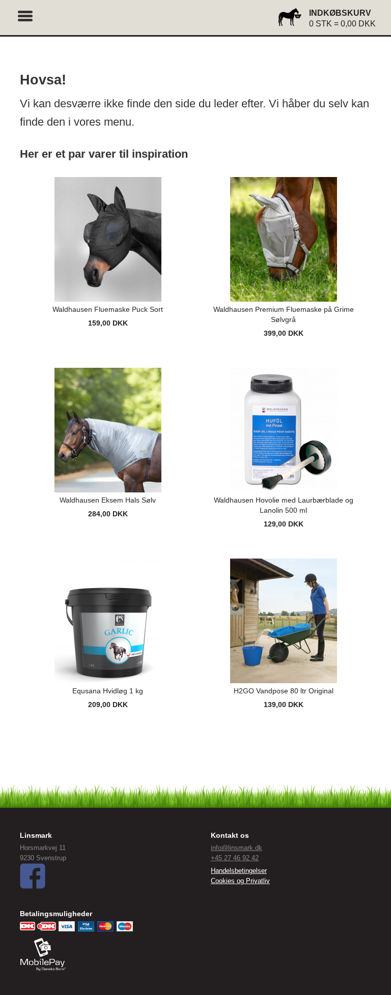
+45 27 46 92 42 (235, 858)
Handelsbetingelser (239, 870)
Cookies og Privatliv (240, 881)
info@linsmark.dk (236, 848)
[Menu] (25, 15)
